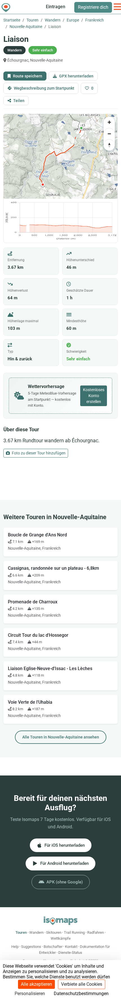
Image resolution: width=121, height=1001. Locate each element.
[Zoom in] (109, 122)
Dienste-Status (70, 952)
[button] (81, 128)
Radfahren (95, 932)
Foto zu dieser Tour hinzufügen (38, 453)
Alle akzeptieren (36, 984)
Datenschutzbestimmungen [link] (81, 993)
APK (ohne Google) (64, 882)
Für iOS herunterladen (64, 845)
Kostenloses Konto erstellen (93, 395)
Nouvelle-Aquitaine (26, 26)
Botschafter (53, 946)
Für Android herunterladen (64, 863)
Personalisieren (30, 993)
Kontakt (71, 946)
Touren (32, 20)
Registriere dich (93, 7)
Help (15, 946)
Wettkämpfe (61, 938)
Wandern (52, 20)
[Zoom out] (109, 133)
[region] (60, 156)
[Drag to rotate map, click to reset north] (109, 145)
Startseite (11, 20)
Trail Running (74, 932)
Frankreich (94, 20)
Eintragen (55, 6)
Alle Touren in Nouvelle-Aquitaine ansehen (60, 737)
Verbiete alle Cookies (81, 984)
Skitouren (53, 932)
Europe (73, 20)
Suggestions (31, 946)
